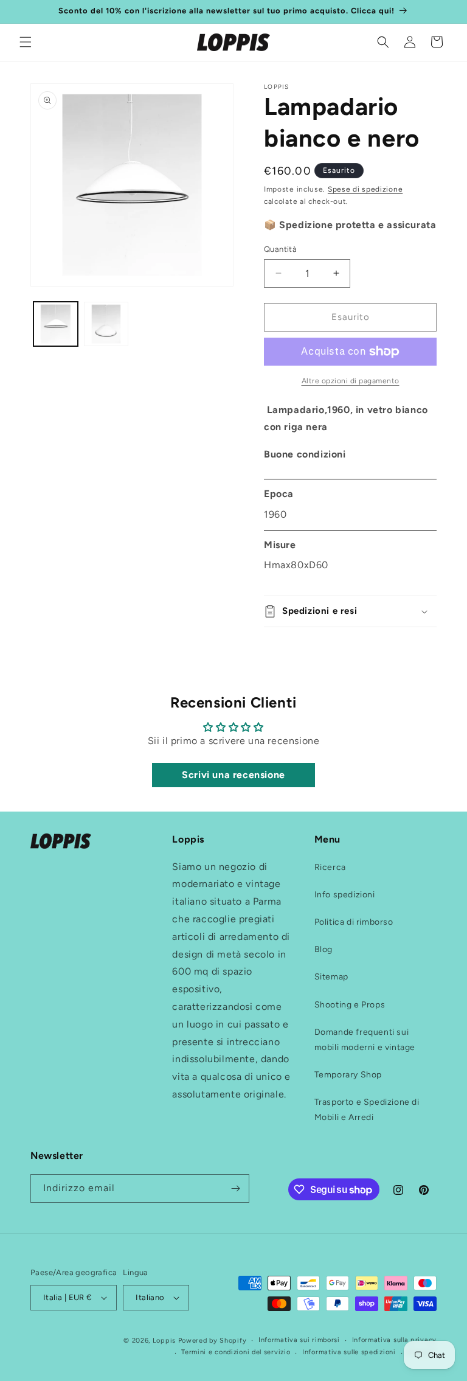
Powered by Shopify (212, 1340)
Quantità (280, 249)
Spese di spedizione (365, 189)
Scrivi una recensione (233, 775)
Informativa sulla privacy (394, 1340)
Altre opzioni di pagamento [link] (351, 381)
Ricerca (330, 867)
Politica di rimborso (353, 922)
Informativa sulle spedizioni (349, 1352)
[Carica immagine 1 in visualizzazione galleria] (55, 324)
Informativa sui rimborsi (299, 1340)
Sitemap (331, 977)
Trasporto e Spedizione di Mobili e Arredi (367, 1109)
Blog (323, 949)
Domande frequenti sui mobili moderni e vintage (364, 1039)
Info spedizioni (344, 894)
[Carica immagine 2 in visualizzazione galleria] (106, 324)
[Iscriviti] (235, 1188)
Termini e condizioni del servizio (235, 1352)
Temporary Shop (348, 1075)
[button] (25, 42)
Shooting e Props (350, 1005)
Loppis (165, 1340)
